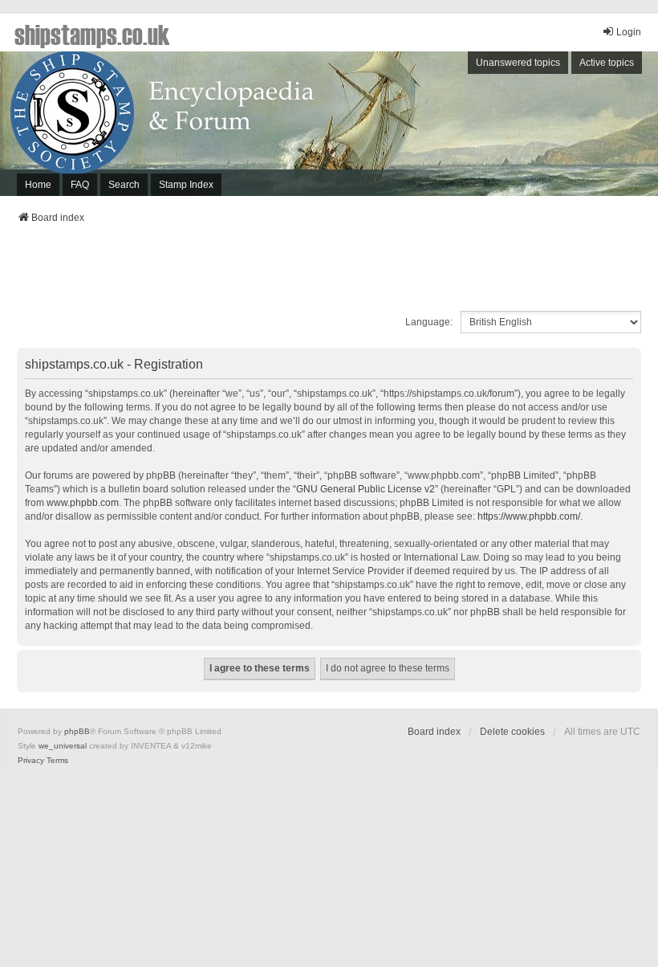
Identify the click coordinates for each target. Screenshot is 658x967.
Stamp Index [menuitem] (186, 184)
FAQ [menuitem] (80, 184)
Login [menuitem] (628, 32)
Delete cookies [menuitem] (512, 731)
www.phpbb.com (83, 502)
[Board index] (329, 123)
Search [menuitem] (124, 184)
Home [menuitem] (38, 184)
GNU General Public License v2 (365, 489)
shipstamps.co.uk (92, 33)
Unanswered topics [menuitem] (518, 62)
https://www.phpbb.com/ (528, 516)
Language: (429, 322)
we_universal (63, 745)
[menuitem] (31, 760)
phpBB (77, 731)
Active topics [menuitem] (606, 62)
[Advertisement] (329, 272)
